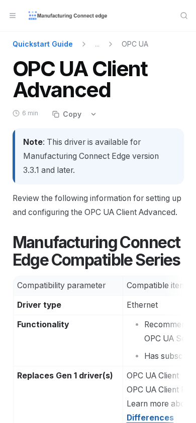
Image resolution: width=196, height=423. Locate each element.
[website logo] (68, 16)
